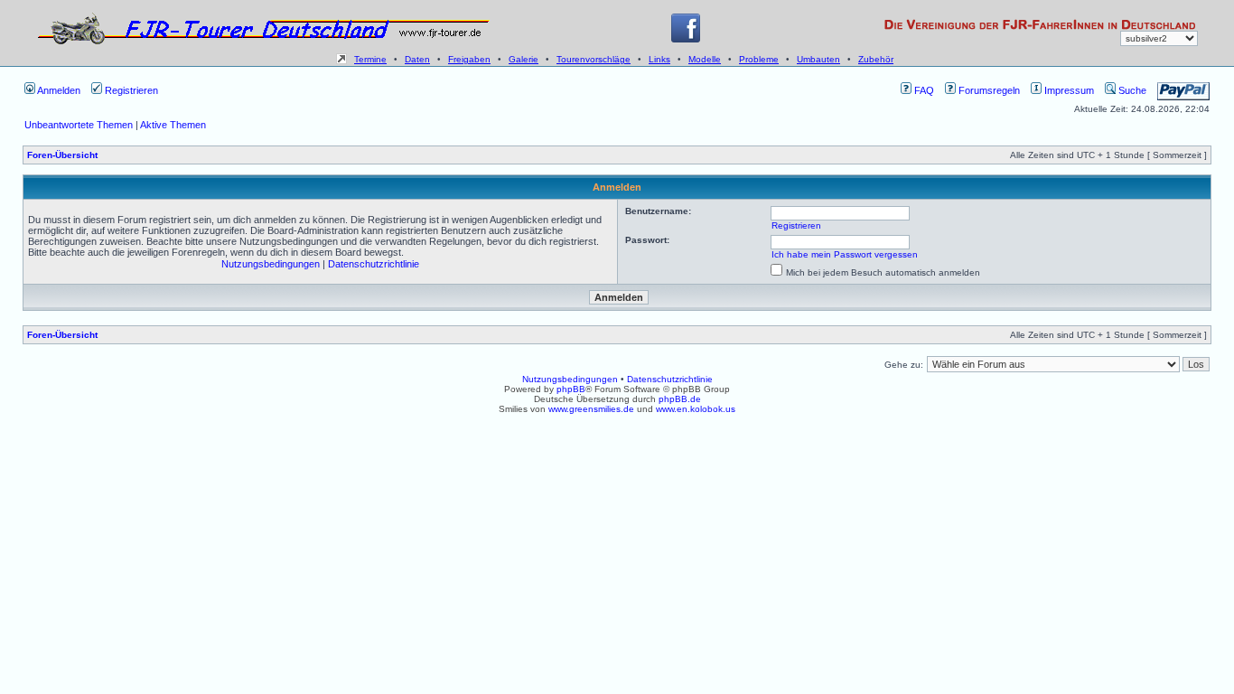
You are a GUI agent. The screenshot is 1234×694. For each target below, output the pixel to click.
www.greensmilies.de (591, 409)
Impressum (1068, 90)
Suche (1131, 90)
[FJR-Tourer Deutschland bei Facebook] (685, 39)
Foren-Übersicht (62, 155)
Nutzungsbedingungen (270, 263)
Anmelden (57, 90)
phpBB (570, 389)
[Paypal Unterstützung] (1183, 90)
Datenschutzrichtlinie (373, 263)
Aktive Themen (173, 124)
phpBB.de (680, 399)
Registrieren (130, 90)
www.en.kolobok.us (695, 409)
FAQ (922, 90)
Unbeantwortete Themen (78, 124)
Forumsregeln (988, 90)
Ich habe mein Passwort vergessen (844, 254)
